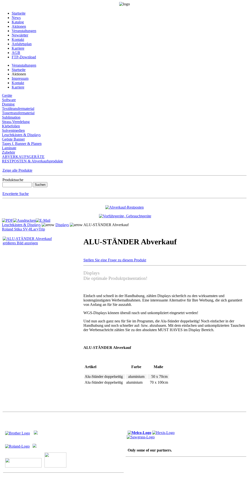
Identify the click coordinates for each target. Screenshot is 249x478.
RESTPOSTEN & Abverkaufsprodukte (32, 161)
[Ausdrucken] (24, 219)
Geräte (7, 95)
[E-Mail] (43, 219)
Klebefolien (11, 126)
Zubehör (8, 152)
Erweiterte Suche (15, 194)
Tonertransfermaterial (18, 113)
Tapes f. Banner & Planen (22, 144)
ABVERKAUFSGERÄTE (23, 157)
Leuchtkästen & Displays (21, 135)
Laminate (9, 148)
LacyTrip (38, 229)
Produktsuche (12, 180)
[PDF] (7, 219)
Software (9, 100)
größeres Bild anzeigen (20, 243)
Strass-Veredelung (16, 122)
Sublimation (11, 117)
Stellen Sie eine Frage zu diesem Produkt (114, 260)
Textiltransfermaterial (18, 108)
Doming (8, 104)
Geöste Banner (13, 139)
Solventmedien (13, 130)
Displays (62, 225)
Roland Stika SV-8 (16, 229)
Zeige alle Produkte (17, 170)
